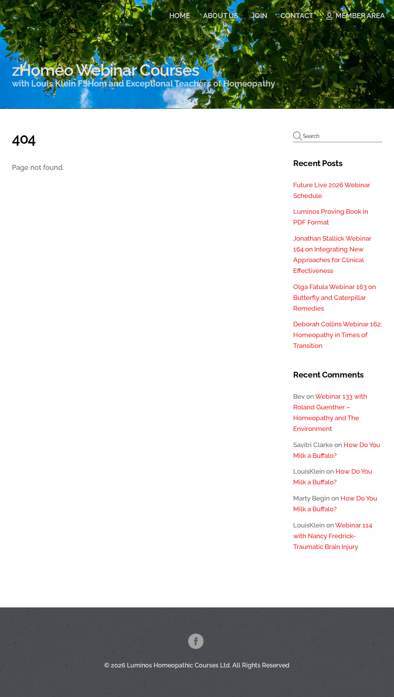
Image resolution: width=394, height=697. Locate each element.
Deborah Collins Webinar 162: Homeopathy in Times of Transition (337, 334)
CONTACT (296, 16)
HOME (179, 16)
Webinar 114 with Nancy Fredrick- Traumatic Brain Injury (332, 536)
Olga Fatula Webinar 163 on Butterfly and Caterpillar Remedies (334, 297)
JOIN (259, 16)
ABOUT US (220, 16)
